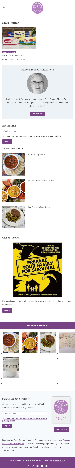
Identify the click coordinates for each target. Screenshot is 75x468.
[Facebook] (28, 466)
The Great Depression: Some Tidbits (41, 181)
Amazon (7, 310)
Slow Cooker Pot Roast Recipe (39, 207)
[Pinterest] (42, 466)
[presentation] (19, 38)
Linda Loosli (8, 59)
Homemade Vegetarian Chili (38, 154)
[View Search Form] (4, 8)
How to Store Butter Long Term (13, 55)
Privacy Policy (59, 460)
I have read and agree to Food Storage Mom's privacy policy (32, 136)
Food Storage (9, 52)
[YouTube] (46, 466)
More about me (37, 114)
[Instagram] (37, 466)
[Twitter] (33, 466)
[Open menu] (71, 7)
